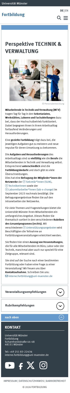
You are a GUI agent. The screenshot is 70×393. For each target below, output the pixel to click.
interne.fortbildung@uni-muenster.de (30, 276)
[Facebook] (21, 366)
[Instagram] (43, 366)
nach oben (12, 317)
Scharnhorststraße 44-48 (20, 342)
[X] (31, 366)
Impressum (10, 381)
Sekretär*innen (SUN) (38, 182)
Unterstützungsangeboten (41, 227)
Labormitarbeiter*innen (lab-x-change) (31, 189)
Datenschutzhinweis (31, 381)
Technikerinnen (17, 186)
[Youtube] (10, 366)
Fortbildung (13, 15)
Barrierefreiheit (56, 381)
